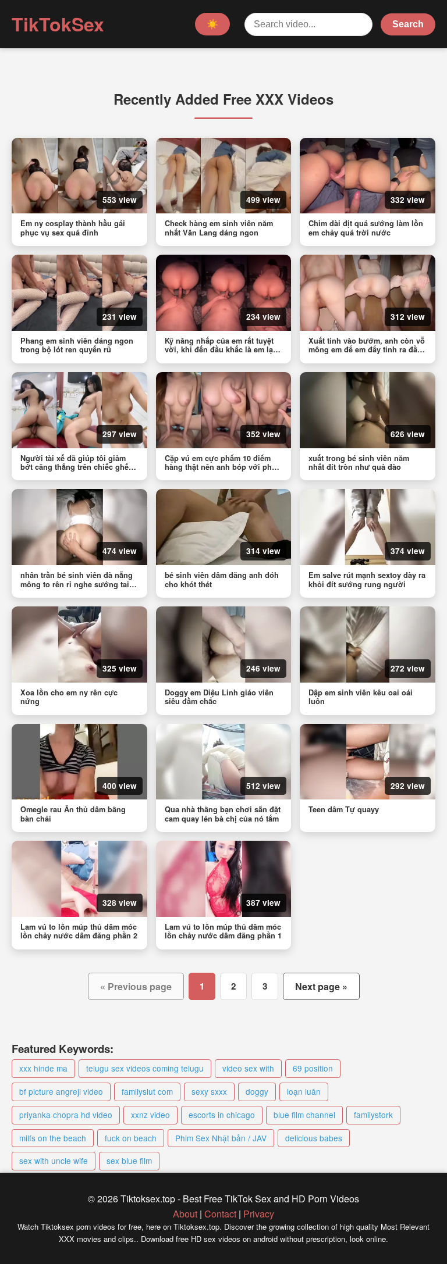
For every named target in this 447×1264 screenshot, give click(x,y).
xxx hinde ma (43, 1068)
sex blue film (129, 1160)
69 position (313, 1068)
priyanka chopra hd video (65, 1114)
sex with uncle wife (53, 1160)
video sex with (248, 1068)
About (185, 1213)
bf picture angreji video (61, 1091)
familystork (373, 1114)
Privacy (258, 1213)
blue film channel (304, 1114)
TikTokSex (58, 23)
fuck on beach (131, 1138)
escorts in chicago (222, 1114)
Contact (220, 1213)
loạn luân (304, 1091)
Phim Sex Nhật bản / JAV (221, 1138)
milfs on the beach (52, 1138)
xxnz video (150, 1114)
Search (408, 24)
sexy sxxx (209, 1091)
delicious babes (313, 1138)
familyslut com (147, 1091)
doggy (257, 1091)
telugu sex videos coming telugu (145, 1068)
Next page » (321, 986)
